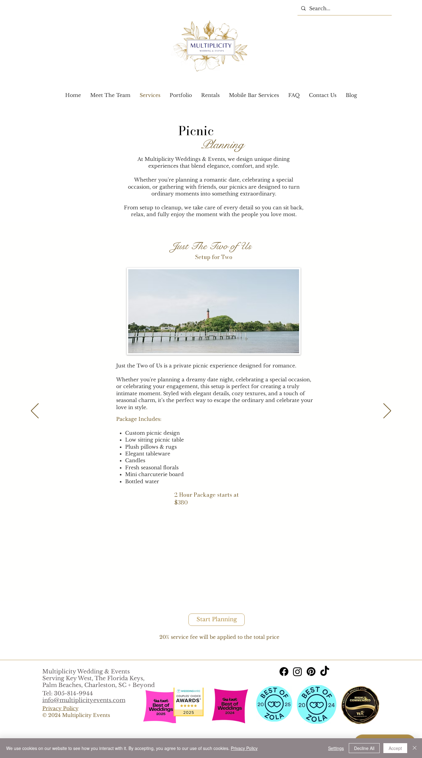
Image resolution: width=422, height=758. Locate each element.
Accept (395, 748)
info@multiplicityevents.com (83, 700)
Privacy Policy (244, 748)
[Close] (414, 748)
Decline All (364, 748)
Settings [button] (336, 748)
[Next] (387, 411)
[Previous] (35, 411)
